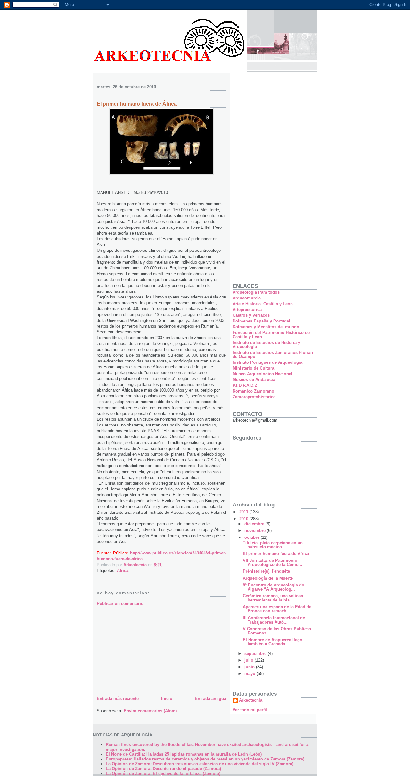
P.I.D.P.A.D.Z (245, 385)
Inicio (166, 698)
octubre (252, 537)
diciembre (255, 523)
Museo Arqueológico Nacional (262, 373)
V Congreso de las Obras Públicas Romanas (277, 630)
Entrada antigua (210, 698)
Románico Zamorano (253, 391)
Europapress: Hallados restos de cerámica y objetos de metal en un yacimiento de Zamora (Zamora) (205, 759)
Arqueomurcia (247, 298)
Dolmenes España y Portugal (261, 321)
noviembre (255, 530)
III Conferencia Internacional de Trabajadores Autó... (274, 620)
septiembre (256, 653)
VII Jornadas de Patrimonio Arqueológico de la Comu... (272, 562)
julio (249, 660)
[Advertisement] (145, 650)
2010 (244, 518)
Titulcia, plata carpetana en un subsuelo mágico (273, 544)
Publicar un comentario (120, 603)
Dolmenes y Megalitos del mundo (266, 326)
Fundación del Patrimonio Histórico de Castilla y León (271, 334)
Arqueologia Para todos (256, 292)
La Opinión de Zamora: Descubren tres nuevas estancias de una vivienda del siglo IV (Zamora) (199, 763)
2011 (244, 511)
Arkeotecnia (250, 700)
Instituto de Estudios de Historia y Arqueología (266, 344)
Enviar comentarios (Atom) (150, 710)
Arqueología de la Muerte (268, 578)
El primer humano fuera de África (276, 553)
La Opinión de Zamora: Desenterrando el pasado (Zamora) (163, 768)
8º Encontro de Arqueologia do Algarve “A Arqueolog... (273, 587)
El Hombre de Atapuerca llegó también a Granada (272, 641)
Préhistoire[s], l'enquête (266, 571)
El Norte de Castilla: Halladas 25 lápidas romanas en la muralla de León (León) (184, 754)
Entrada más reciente (118, 698)
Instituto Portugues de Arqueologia (267, 362)
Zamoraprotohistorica (254, 396)
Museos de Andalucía (254, 379)
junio (250, 667)
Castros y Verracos (251, 315)
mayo (250, 673)
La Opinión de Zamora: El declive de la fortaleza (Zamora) (163, 773)
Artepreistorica (247, 309)
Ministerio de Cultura (253, 368)
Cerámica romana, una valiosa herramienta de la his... (273, 597)
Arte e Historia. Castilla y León (263, 303)
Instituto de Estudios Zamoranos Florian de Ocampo (273, 354)
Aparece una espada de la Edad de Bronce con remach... (277, 608)
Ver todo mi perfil (250, 709)
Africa (122, 570)
